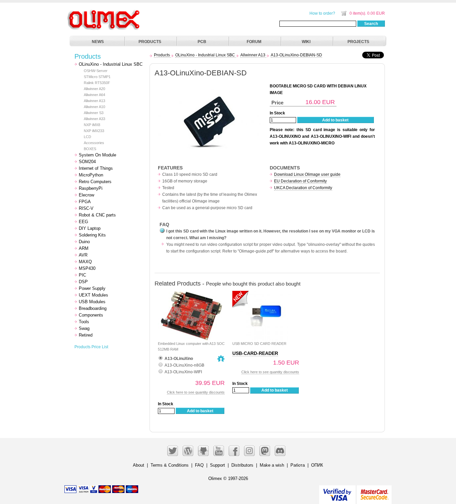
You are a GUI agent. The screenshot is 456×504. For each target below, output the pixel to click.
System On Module (97, 154)
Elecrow (86, 194)
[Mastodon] (264, 450)
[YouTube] (218, 450)
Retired (85, 335)
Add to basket (335, 120)
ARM (83, 248)
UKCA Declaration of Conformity (303, 187)
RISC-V (86, 208)
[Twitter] (172, 450)
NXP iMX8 (92, 125)
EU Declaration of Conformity (300, 181)
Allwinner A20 (94, 89)
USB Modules (92, 301)
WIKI (306, 41)
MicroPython (91, 174)
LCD (87, 137)
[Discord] (280, 450)
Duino (84, 241)
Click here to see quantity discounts (196, 392)
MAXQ (85, 261)
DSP (83, 281)
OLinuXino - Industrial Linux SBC (111, 64)
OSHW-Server (95, 71)
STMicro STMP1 (97, 77)
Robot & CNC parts (97, 214)
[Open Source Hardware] (221, 358)
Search (371, 23)
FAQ (199, 465)
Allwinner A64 (94, 95)
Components (91, 315)
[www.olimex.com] (104, 11)
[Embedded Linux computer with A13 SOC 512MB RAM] (191, 294)
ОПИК (317, 465)
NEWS (98, 41)
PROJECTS (358, 41)
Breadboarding (92, 308)
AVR (83, 255)
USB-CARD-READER (255, 353)
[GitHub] (203, 450)
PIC (82, 275)
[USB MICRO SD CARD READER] (265, 294)
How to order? (322, 13)
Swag (84, 328)
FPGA (85, 201)
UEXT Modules (93, 295)
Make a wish (272, 465)
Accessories (94, 143)
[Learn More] (374, 491)
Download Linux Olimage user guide (307, 174)
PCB (202, 41)
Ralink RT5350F (97, 83)
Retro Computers (95, 181)
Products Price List (91, 347)
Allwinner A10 (94, 107)
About (138, 465)
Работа (297, 465)
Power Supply (92, 288)
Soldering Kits (92, 234)
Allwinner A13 (94, 101)
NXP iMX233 (94, 131)
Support (217, 465)
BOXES (90, 149)
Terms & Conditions (170, 465)
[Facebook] (234, 450)
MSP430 (87, 268)
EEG (83, 221)
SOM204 (87, 161)
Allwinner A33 (94, 119)
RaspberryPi (90, 188)
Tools (84, 321)
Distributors (242, 465)
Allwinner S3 (93, 113)
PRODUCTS (150, 41)
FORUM (254, 41)
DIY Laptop (89, 228)
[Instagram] (249, 450)
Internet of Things (96, 168)
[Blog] (188, 450)
